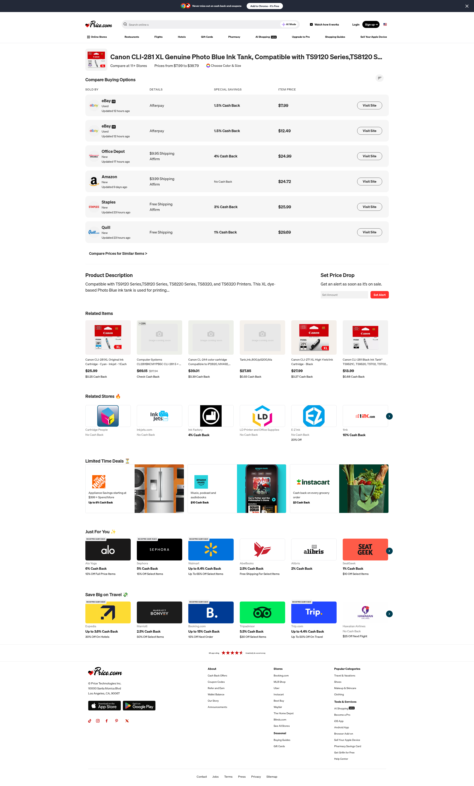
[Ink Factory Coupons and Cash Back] (211, 423)
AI (291, 24)
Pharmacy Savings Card (347, 746)
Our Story (213, 701)
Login (356, 24)
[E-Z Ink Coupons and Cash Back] (314, 423)
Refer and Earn (216, 688)
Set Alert (380, 294)
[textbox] (385, 24)
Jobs (215, 776)
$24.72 (284, 181)
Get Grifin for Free (344, 752)
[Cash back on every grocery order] (339, 488)
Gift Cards (207, 37)
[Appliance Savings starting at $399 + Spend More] (135, 488)
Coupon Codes (216, 682)
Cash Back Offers (217, 676)
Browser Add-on (343, 734)
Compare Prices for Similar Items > (118, 253)
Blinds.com (280, 720)
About (212, 668)
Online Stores (99, 37)
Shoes (337, 682)
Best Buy (279, 701)
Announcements (217, 707)
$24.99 (284, 156)
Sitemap (271, 776)
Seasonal (280, 733)
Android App (341, 727)
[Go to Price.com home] (98, 24)
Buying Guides (282, 740)
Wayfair (278, 707)
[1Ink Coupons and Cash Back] (365, 423)
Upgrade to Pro (301, 37)
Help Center (341, 759)
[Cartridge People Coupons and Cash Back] (108, 423)
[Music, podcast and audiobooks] (237, 488)
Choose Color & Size (226, 66)
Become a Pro (342, 715)
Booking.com (281, 676)
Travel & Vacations (344, 676)
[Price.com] (105, 679)
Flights (158, 37)
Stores (278, 668)
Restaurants (132, 37)
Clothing (339, 694)
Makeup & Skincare (345, 688)
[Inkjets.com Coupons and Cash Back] (159, 423)
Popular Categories (347, 668)
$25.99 (284, 207)
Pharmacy (234, 37)
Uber (276, 688)
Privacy (256, 776)
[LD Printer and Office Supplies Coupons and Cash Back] (262, 423)
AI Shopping (263, 37)
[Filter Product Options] (379, 78)
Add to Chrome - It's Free (264, 6)
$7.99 (283, 105)
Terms (228, 776)
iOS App (338, 721)
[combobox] (210, 24)
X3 (113, 101)
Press (242, 776)
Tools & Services (345, 701)
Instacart (279, 694)
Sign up (370, 24)
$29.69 (284, 232)
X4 (113, 126)
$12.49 (284, 130)
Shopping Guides (335, 37)
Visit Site (369, 105)
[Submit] (125, 25)
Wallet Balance (216, 694)
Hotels (182, 37)
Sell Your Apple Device (373, 37)
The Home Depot (284, 713)
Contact (202, 776)
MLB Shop (280, 682)
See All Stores (282, 726)
